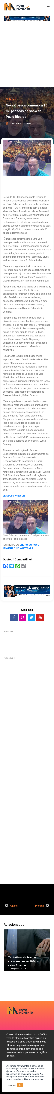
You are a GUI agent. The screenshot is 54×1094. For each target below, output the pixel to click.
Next (46, 953)
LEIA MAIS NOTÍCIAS (14, 495)
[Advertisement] (27, 55)
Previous (8, 953)
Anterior (13, 905)
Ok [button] (20, 1085)
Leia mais (11, 1085)
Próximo (40, 905)
